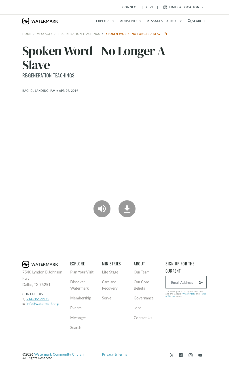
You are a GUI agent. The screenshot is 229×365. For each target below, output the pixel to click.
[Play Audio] (101, 208)
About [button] (172, 21)
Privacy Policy (188, 293)
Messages (45, 34)
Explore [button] (103, 21)
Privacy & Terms (114, 354)
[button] (131, 21)
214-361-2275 (37, 299)
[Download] (127, 208)
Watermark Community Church (59, 354)
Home (27, 34)
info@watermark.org (42, 303)
